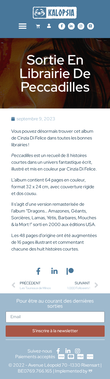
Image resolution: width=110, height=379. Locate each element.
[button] (22, 26)
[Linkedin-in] (71, 26)
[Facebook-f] (61, 26)
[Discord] (90, 26)
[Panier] (38, 26)
